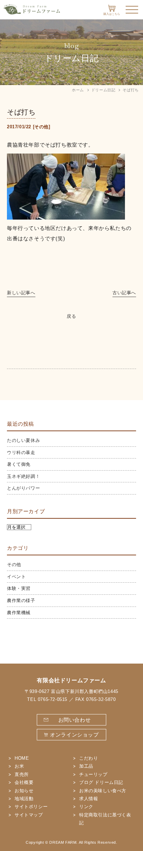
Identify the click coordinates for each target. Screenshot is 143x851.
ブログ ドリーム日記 (101, 782)
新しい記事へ (21, 292)
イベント (16, 576)
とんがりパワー (23, 488)
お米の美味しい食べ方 (102, 790)
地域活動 (24, 798)
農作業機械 (19, 612)
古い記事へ (124, 292)
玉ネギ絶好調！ (23, 476)
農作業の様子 (21, 600)
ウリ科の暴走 (21, 452)
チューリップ (93, 774)
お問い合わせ (74, 720)
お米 (19, 766)
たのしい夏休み (23, 440)
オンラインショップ (74, 735)
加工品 (86, 766)
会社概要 (24, 782)
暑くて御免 (19, 464)
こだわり (88, 758)
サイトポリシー (31, 806)
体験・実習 (19, 588)
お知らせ (24, 790)
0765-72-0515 (52, 699)
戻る (71, 316)
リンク (86, 806)
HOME (22, 758)
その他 (41, 126)
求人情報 (88, 798)
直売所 (22, 774)
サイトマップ (29, 814)
